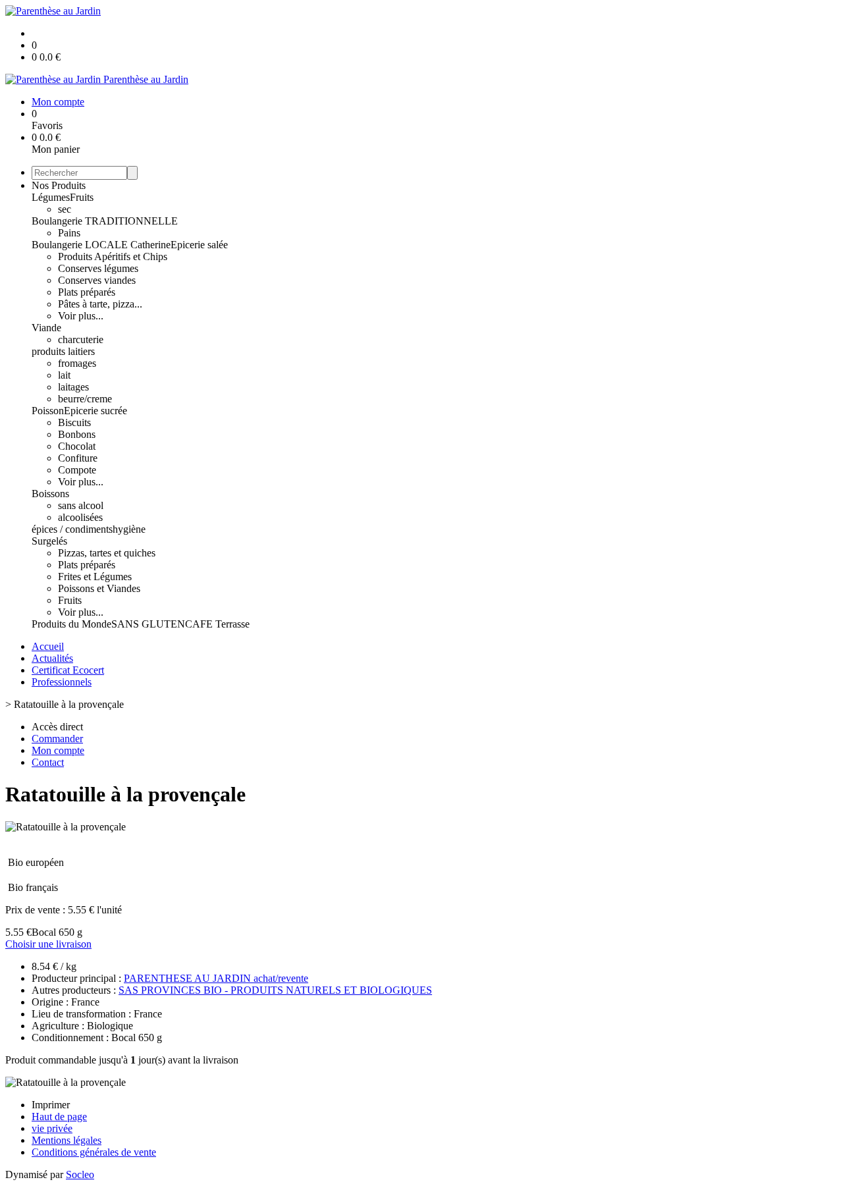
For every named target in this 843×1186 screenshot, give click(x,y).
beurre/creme (85, 398)
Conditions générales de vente (94, 1152)
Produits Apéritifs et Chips (112, 256)
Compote (77, 469)
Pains (69, 232)
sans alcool (80, 505)
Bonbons (76, 434)
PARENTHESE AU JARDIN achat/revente (216, 978)
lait (64, 375)
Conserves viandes (97, 280)
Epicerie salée (199, 244)
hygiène (129, 529)
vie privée (52, 1128)
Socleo (80, 1174)
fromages (77, 363)
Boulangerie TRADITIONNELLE (105, 221)
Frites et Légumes (95, 576)
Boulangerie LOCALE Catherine (101, 244)
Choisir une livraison (48, 944)
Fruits (82, 197)
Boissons (50, 493)
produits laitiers (63, 351)
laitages (73, 386)
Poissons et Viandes (99, 588)
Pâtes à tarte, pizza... (100, 304)
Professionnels (62, 681)
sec (64, 209)
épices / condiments (72, 529)
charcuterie (80, 339)
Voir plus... (80, 315)
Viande (46, 327)
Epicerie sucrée (95, 410)
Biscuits (74, 422)
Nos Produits (59, 185)
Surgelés (49, 541)
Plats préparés (86, 292)
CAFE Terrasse (217, 624)
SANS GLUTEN (148, 624)
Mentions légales (66, 1140)
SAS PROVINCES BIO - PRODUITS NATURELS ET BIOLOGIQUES (275, 990)
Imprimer (51, 1104)
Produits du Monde (71, 624)
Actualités (52, 658)
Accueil (48, 646)
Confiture (77, 458)
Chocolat (76, 446)
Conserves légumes (98, 268)
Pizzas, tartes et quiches (106, 552)
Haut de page (59, 1116)
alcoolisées (80, 517)
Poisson (48, 410)
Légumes (51, 197)
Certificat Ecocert (68, 670)
